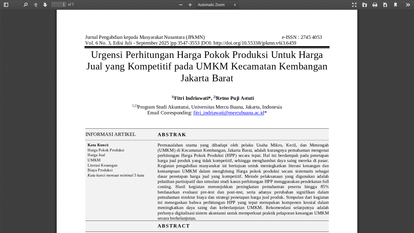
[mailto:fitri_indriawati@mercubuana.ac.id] (228, 112)
